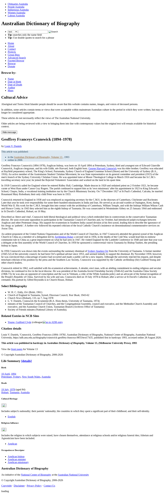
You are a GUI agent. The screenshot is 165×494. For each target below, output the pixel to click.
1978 (12, 389)
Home (11, 43)
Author (11, 87)
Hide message (9, 132)
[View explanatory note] (3, 405)
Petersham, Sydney (11, 376)
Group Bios (14, 54)
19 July (5, 389)
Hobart (4, 392)
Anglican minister (17, 459)
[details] (26, 361)
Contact (12, 49)
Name (11, 78)
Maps (10, 90)
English (11, 416)
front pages (16, 349)
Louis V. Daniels (13, 146)
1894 (13, 373)
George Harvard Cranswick (102, 168)
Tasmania (14, 392)
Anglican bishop (16, 456)
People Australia (16, 6)
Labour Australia (16, 15)
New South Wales (31, 376)
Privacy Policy (34, 485)
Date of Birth (14, 81)
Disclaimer (19, 485)
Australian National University (73, 474)
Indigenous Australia (18, 9)
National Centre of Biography (36, 474)
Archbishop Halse (64, 236)
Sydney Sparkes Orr (98, 251)
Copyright (6, 485)
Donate (11, 66)
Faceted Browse (16, 60)
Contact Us (49, 485)
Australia (46, 376)
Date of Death (15, 84)
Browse (12, 63)
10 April (5, 373)
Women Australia (16, 12)
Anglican (12, 443)
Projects (12, 52)
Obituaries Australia (18, 4)
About (11, 46)
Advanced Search (17, 57)
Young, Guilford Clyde (19, 322)
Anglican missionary (18, 462)
